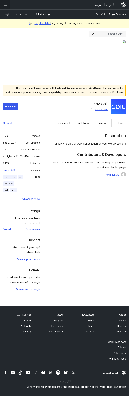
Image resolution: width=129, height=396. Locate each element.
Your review (33, 229)
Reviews (102, 123)
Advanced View (31, 199)
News (122, 320)
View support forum (28, 259)
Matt (121, 347)
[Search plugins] (92, 34)
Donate (25, 326)
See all (7, 229)
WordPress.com (115, 341)
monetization (10, 177)
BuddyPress (117, 358)
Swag (26, 331)
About (122, 314)
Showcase (88, 314)
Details (119, 123)
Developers (56, 326)
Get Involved (23, 314)
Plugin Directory (117, 14)
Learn (59, 314)
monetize (8, 183)
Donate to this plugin (28, 289)
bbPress (119, 353)
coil (20, 177)
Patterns (89, 331)
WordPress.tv (53, 331)
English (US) (9, 170)
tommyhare (101, 109)
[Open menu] (5, 4)
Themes (89, 320)
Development (62, 123)
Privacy (121, 331)
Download (10, 106)
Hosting (121, 326)
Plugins (90, 326)
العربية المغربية (110, 372)
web (6, 190)
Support (7, 123)
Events (27, 320)
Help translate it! (40, 23)
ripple (14, 190)
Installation (84, 123)
